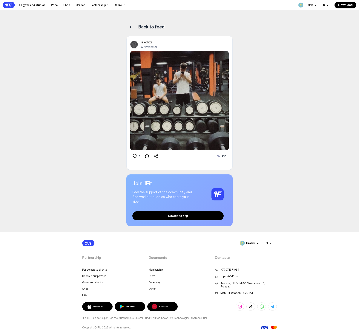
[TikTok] (250, 306)
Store (152, 276)
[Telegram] (272, 306)
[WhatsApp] (261, 306)
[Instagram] (240, 306)
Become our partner (94, 276)
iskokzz (147, 42)
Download (345, 5)
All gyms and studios (32, 5)
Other (152, 288)
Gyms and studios (93, 282)
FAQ (84, 295)
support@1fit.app (230, 276)
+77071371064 (229, 269)
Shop (66, 5)
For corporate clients (94, 269)
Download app (178, 216)
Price (54, 5)
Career (80, 5)
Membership (156, 269)
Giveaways (155, 282)
